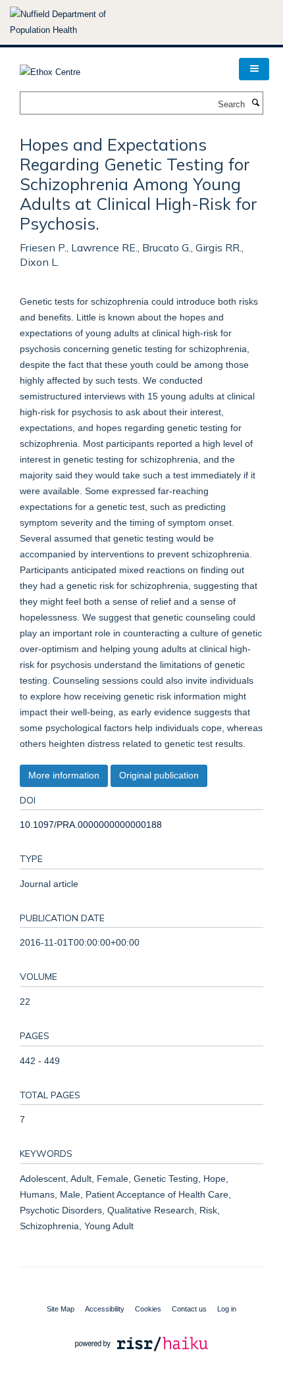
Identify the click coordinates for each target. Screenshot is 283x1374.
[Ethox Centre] (50, 68)
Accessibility (104, 1309)
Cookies (148, 1309)
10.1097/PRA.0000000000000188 (91, 824)
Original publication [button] (159, 775)
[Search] (255, 103)
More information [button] (63, 775)
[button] (254, 69)
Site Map (60, 1309)
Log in (226, 1309)
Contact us (189, 1309)
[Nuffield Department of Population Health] (76, 22)
